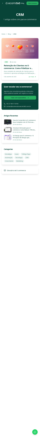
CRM (27, 157)
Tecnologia (18, 157)
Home (3, 34)
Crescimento (9, 161)
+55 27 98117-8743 (12, 104)
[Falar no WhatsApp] (35, 432)
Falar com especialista (18, 98)
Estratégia (8, 154)
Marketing (19, 161)
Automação (8, 157)
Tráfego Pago (26, 154)
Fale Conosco (32, 3)
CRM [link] (14, 34)
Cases (17, 154)
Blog (22, 3)
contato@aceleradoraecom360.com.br (18, 106)
